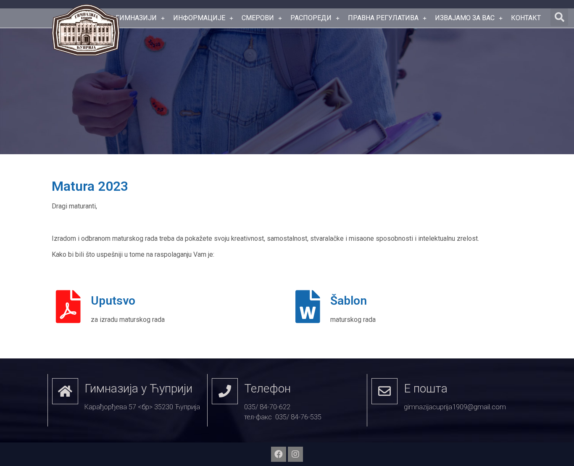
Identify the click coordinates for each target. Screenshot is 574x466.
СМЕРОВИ (258, 18)
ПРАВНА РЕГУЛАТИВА (383, 18)
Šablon (348, 301)
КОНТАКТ (526, 18)
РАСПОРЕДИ (311, 18)
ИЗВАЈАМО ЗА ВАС (465, 18)
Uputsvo (113, 301)
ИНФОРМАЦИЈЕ (199, 18)
